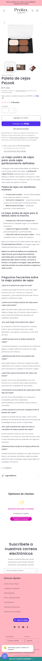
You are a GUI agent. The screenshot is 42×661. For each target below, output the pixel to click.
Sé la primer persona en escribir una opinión (21, 519)
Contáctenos (9, 602)
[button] (4, 10)
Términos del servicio (16, 652)
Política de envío (29, 652)
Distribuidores (9, 593)
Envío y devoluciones (12, 598)
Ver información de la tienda (15, 151)
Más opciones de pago (21, 128)
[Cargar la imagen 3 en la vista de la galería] (32, 67)
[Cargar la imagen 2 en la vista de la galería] (21, 67)
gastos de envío (21, 90)
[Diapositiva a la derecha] (40, 67)
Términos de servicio (12, 607)
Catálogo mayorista (11, 588)
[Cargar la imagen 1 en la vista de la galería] (10, 67)
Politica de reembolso (12, 612)
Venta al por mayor (11, 584)
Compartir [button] (7, 468)
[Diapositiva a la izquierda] (2, 67)
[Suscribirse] (35, 570)
